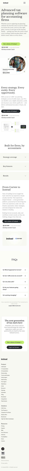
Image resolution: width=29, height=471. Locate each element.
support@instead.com (14, 305)
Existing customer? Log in (8, 49)
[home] (5, 2)
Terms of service (5, 460)
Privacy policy (4, 463)
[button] (24, 3)
